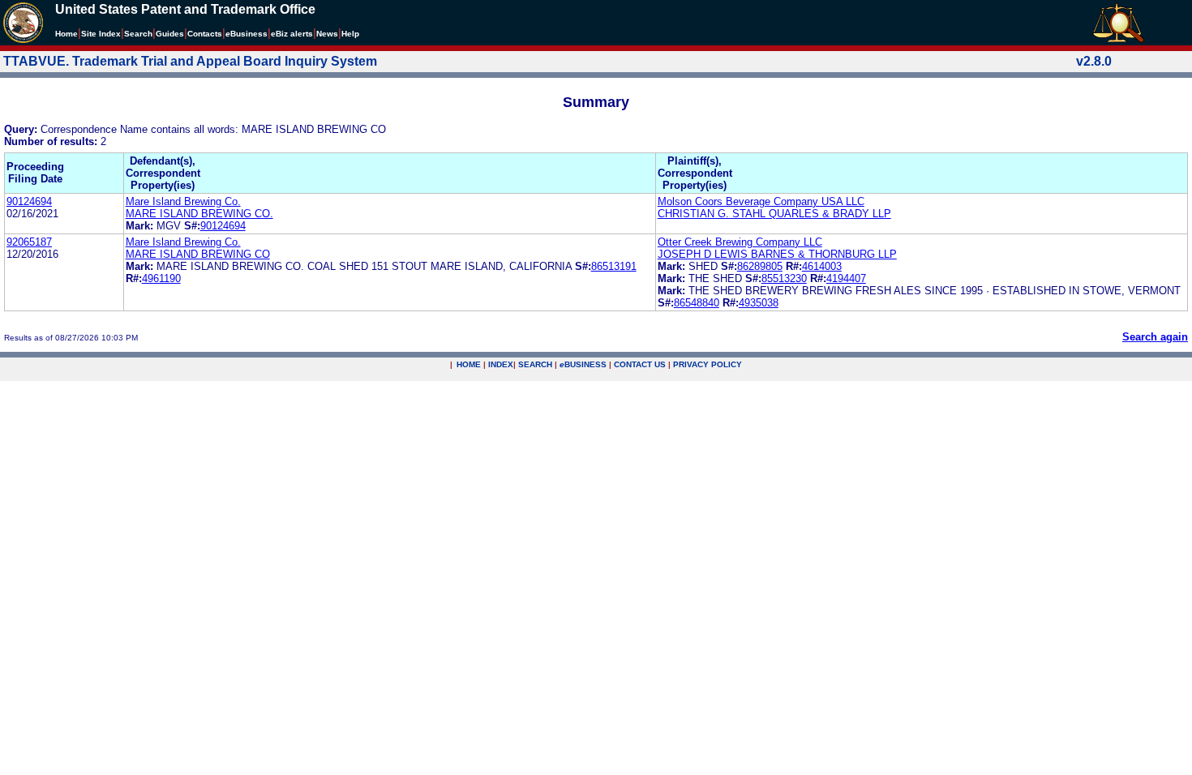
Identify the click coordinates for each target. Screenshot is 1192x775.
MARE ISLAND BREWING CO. (199, 214)
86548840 (696, 303)
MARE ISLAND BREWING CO (198, 254)
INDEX (500, 364)
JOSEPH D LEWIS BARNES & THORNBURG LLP (777, 254)
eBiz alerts (292, 33)
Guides (170, 33)
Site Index (101, 33)
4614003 (822, 266)
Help (350, 33)
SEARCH (535, 364)
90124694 (29, 201)
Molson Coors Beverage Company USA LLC (761, 201)
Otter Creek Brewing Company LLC (740, 242)
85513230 (784, 278)
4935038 (758, 303)
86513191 (614, 266)
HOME (469, 364)
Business (246, 33)
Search (138, 33)
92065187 (29, 242)
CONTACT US (640, 364)
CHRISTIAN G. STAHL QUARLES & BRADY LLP (774, 214)
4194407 (846, 278)
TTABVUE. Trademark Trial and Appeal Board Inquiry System (190, 61)
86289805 (760, 266)
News (327, 33)
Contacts (204, 33)
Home (66, 33)
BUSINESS (583, 364)
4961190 (161, 278)
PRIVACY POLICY (707, 364)
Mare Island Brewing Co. (183, 201)
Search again (1155, 337)
